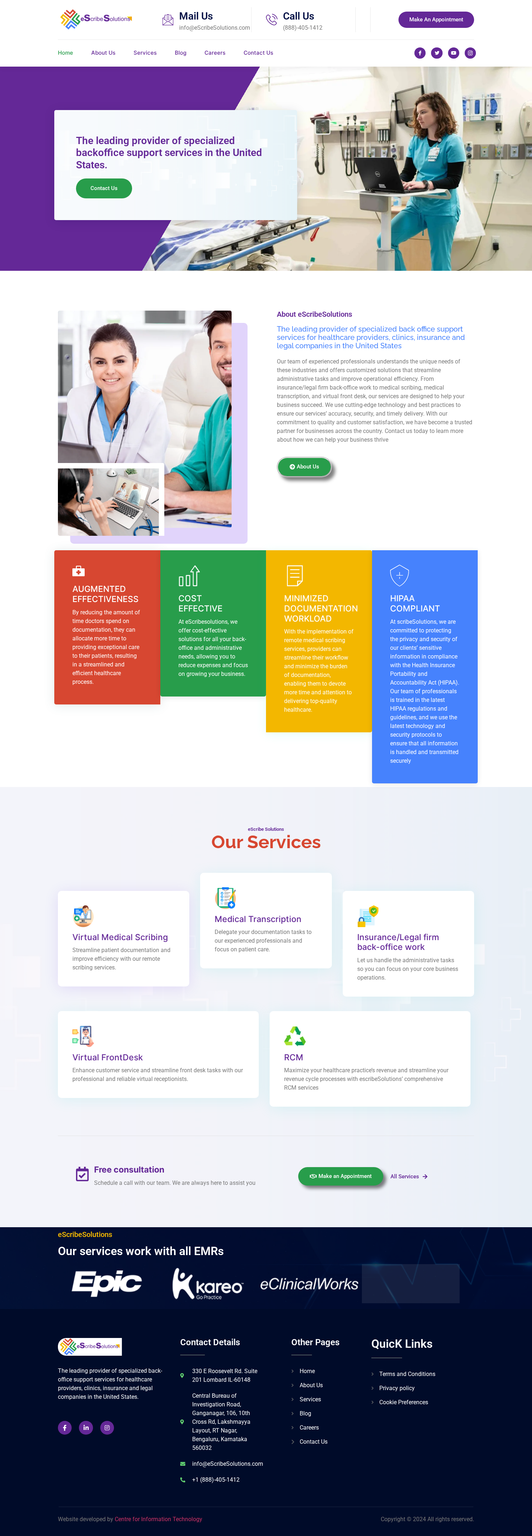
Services (145, 52)
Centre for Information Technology (158, 1519)
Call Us (298, 16)
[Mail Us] (168, 19)
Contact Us (258, 52)
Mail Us (196, 16)
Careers (214, 52)
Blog (180, 52)
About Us (103, 52)
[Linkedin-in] (86, 1428)
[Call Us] (272, 19)
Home (65, 52)
